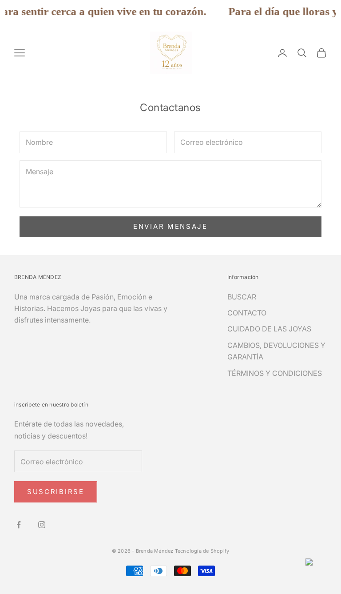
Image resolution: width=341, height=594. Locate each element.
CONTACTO (246, 312)
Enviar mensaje (170, 226)
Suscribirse (55, 491)
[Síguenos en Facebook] (18, 524)
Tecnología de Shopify (202, 551)
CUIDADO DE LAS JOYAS (269, 328)
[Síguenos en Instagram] (41, 524)
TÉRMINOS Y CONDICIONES (274, 373)
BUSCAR (241, 296)
